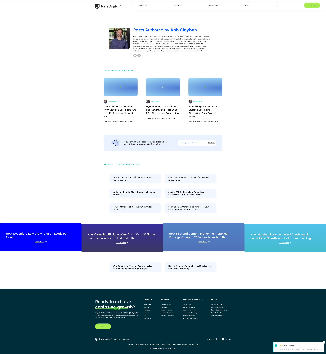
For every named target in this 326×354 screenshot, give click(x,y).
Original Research (217, 307)
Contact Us (147, 318)
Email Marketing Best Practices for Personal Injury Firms (188, 178)
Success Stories (166, 304)
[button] (276, 345)
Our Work (178, 5)
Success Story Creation (190, 318)
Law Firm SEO (187, 304)
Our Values (147, 310)
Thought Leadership (167, 315)
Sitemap (130, 344)
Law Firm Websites (189, 307)
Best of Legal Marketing (219, 310)
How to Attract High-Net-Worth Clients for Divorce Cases (132, 208)
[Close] (324, 342)
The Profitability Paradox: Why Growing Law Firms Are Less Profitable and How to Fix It (120, 111)
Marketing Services (193, 300)
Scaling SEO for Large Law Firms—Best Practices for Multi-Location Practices (186, 193)
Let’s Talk (312, 5)
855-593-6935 (209, 339)
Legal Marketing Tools (218, 315)
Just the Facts (193, 344)
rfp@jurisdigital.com (169, 348)
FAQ (145, 315)
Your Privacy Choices (180, 344)
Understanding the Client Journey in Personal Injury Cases (134, 193)
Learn (246, 5)
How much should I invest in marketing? (290, 349)
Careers (146, 313)
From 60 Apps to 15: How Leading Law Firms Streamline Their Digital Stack (202, 111)
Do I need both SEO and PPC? (311, 349)
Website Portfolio (166, 310)
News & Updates (216, 313)
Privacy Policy (154, 344)
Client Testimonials (167, 313)
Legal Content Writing (190, 310)
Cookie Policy (166, 344)
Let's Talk (103, 326)
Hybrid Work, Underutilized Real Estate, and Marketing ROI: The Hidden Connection (162, 110)
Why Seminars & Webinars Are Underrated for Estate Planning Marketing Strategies (134, 267)
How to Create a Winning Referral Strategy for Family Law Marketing (190, 267)
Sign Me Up (211, 142)
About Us (143, 5)
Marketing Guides (217, 304)
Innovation (164, 307)
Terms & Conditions (141, 344)
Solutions (213, 5)
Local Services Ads (189, 315)
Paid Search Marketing (190, 313)
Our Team (147, 307)
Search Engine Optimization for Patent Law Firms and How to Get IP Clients (188, 208)
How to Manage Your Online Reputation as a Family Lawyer (133, 178)
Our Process (147, 304)
